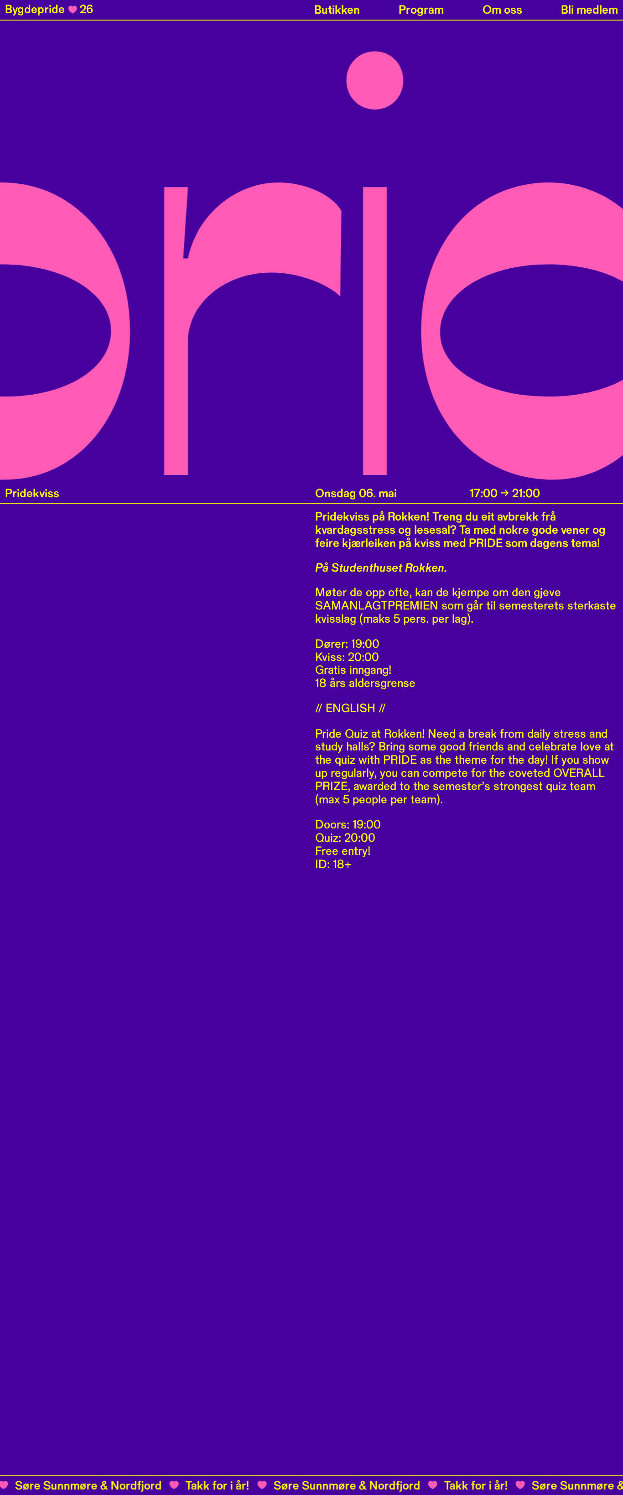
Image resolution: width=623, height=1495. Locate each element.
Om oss (502, 9)
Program (421, 9)
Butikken (337, 9)
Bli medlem (589, 9)
